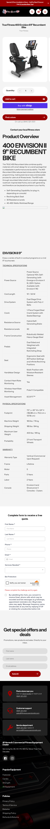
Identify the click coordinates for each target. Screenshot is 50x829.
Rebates (6, 809)
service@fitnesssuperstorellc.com (28, 730)
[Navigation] (45, 11)
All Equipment (9, 787)
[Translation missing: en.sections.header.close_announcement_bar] (48, 3)
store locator (27, 694)
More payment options (25, 109)
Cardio (5, 779)
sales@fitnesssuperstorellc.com (27, 713)
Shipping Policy (9, 813)
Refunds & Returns (11, 817)
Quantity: (10, 90)
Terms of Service (10, 805)
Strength (6, 783)
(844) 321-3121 (29, 121)
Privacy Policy (9, 801)
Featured (6, 775)
